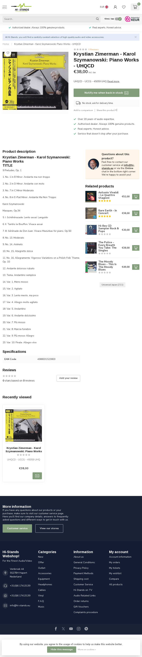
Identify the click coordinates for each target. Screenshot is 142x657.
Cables (42, 590)
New (40, 557)
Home (6, 44)
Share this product (106, 110)
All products (116, 584)
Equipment (44, 579)
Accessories (44, 573)
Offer (41, 562)
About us (79, 557)
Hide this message (62, 649)
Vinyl (41, 595)
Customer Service (83, 584)
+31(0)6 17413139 (20, 585)
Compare (114, 579)
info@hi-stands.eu (20, 605)
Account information (120, 557)
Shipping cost (81, 579)
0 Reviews (93, 49)
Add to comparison (83, 110)
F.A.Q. (41, 601)
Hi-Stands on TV (83, 590)
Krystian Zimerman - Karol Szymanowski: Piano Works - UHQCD (47, 44)
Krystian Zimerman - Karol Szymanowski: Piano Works (24, 449)
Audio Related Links (85, 595)
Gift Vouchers (81, 606)
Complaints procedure (86, 612)
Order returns (81, 601)
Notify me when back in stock (104, 93)
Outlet (41, 568)
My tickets (114, 568)
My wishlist (115, 573)
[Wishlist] (124, 6)
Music (41, 606)
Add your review (68, 378)
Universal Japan (112, 284)
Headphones (45, 584)
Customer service (17, 528)
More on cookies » (87, 649)
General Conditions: (84, 562)
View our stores (49, 528)
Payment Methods (83, 573)
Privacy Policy (81, 568)
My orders (114, 562)
